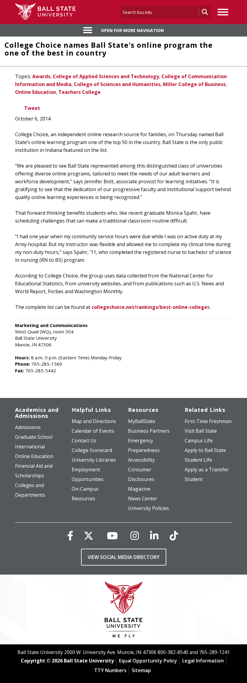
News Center (142, 498)
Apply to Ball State (205, 450)
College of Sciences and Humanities (117, 84)
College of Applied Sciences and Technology (106, 76)
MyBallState (141, 421)
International (30, 446)
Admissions (28, 427)
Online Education (35, 92)
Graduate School (33, 437)
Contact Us (84, 440)
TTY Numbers (110, 670)
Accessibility (141, 460)
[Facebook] (70, 535)
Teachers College (79, 92)
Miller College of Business (194, 84)
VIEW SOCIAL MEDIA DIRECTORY (124, 557)
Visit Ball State (201, 431)
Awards (41, 76)
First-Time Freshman (208, 421)
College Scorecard (92, 450)
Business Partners (149, 431)
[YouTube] (112, 535)
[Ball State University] (124, 611)
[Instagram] (134, 535)
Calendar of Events (93, 431)
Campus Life (199, 440)
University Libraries (94, 460)
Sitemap (141, 670)
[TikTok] (174, 535)
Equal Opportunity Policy (148, 660)
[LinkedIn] (154, 535)
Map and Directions (94, 421)
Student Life (198, 460)
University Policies (148, 508)
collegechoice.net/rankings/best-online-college (149, 307)
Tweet (32, 108)
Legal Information (203, 660)
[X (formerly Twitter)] (88, 535)
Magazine (139, 489)
